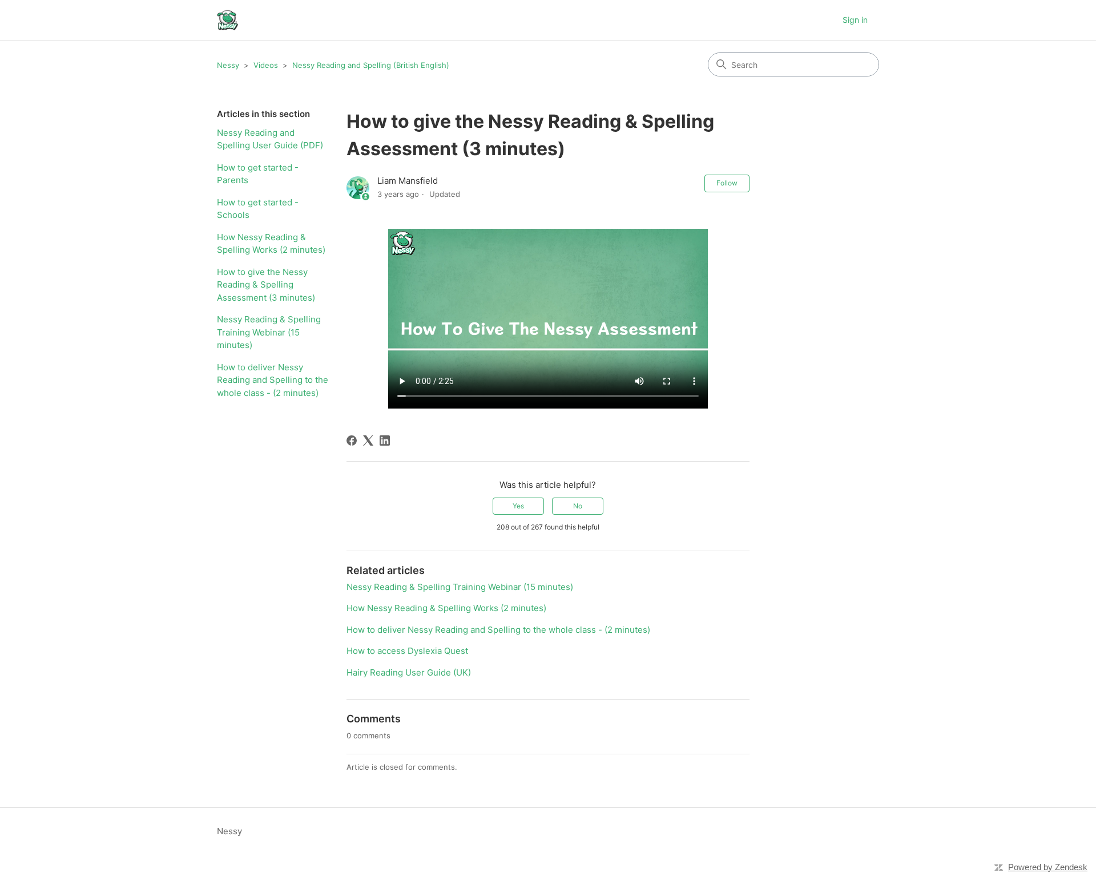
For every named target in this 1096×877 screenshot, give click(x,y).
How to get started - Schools (258, 209)
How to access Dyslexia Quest (407, 650)
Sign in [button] (855, 20)
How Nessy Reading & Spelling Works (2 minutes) (271, 244)
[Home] (227, 20)
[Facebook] (351, 440)
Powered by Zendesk (1047, 867)
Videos (265, 65)
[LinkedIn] (385, 440)
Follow (727, 183)
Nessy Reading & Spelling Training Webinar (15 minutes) (269, 332)
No (577, 506)
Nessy (228, 65)
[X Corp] (368, 440)
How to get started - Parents (258, 174)
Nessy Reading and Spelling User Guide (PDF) (270, 139)
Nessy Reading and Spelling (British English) (370, 65)
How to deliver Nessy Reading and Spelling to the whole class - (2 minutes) (272, 380)
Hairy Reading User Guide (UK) (408, 672)
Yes (518, 506)
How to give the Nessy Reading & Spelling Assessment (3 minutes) (266, 284)
